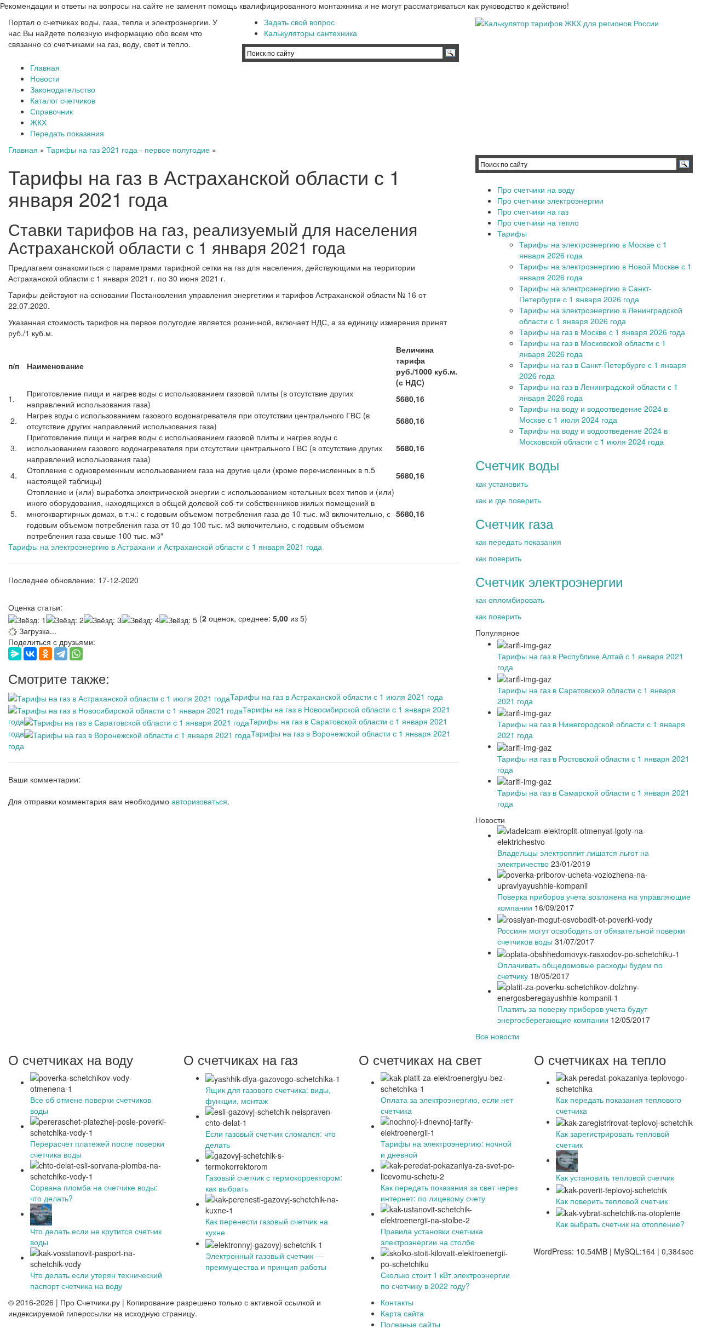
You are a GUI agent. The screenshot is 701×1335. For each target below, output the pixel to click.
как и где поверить (508, 499)
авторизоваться (199, 801)
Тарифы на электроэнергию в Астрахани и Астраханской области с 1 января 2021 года (165, 546)
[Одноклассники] (45, 653)
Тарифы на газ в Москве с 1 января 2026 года (602, 331)
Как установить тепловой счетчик (615, 1177)
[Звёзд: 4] (140, 619)
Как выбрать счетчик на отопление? (620, 1223)
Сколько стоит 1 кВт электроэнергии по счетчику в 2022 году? (445, 1280)
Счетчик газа (514, 523)
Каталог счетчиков (62, 100)
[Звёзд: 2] (65, 619)
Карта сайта (402, 1313)
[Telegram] (60, 653)
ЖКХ (38, 122)
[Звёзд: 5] (178, 619)
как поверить (498, 558)
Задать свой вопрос (299, 21)
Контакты (397, 1302)
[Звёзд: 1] (27, 619)
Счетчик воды (517, 464)
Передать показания (67, 133)
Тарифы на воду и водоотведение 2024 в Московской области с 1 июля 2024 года (593, 436)
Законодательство (62, 89)
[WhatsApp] (76, 653)
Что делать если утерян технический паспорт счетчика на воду (96, 1280)
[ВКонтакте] (30, 653)
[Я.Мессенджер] (14, 653)
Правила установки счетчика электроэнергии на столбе (432, 1236)
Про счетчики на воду (535, 189)
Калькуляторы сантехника (310, 32)
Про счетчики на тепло (538, 222)
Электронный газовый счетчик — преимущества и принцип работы (265, 1261)
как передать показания (518, 541)
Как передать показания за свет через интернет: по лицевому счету (449, 1193)
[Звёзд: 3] (103, 619)
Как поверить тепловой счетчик (612, 1200)
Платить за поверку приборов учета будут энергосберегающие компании (572, 1014)
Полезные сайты (410, 1324)
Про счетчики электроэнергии (550, 200)
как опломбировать (509, 599)
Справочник (51, 111)
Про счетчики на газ (532, 211)
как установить (501, 483)
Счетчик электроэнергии (549, 581)
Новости (45, 78)
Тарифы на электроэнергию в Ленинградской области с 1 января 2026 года (600, 315)
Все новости (497, 1036)
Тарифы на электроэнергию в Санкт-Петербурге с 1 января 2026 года (585, 293)
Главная (45, 67)
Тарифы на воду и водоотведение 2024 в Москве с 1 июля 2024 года (593, 414)
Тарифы (512, 233)
